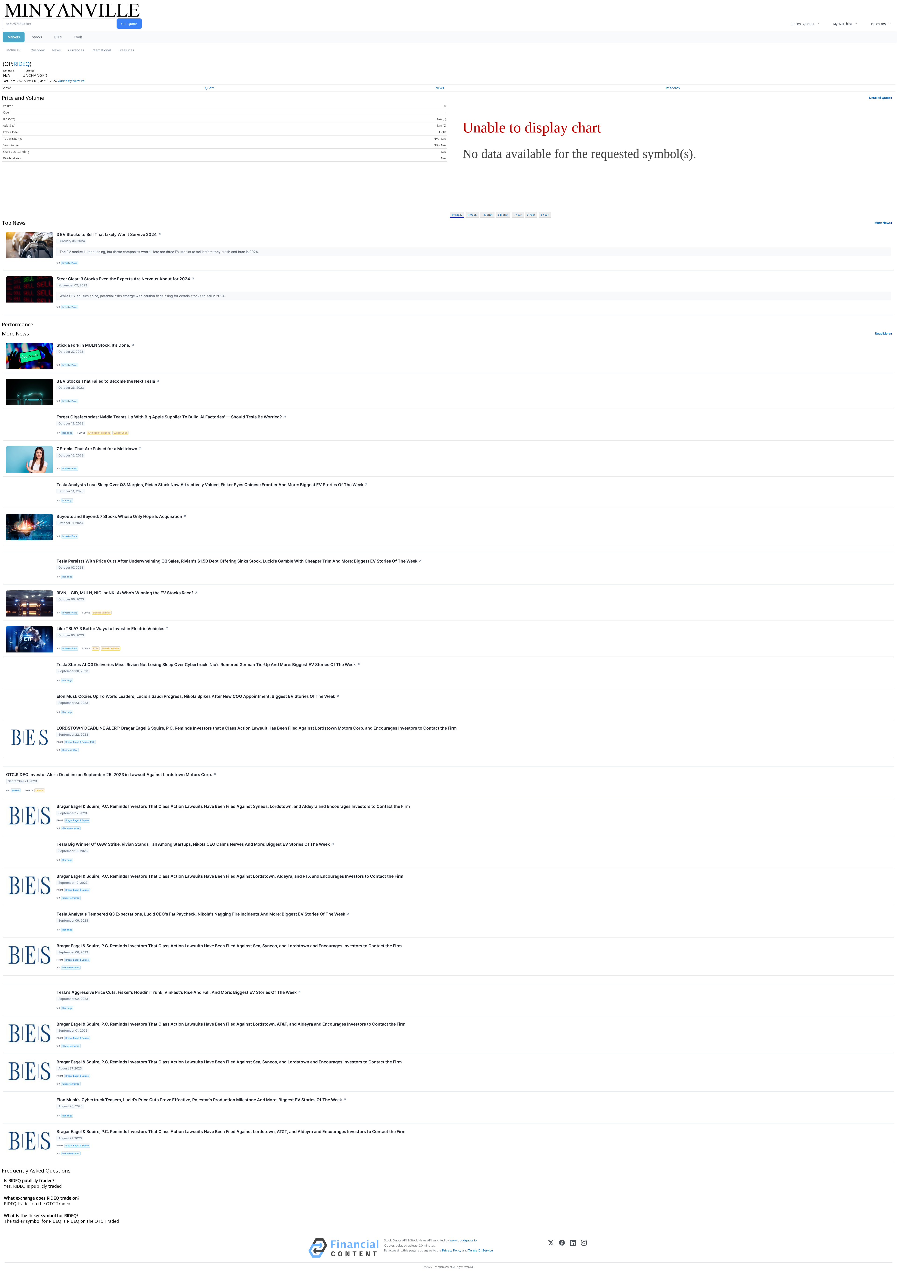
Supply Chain (121, 432)
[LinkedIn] (573, 1248)
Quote (210, 88)
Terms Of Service (480, 1250)
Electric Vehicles (101, 612)
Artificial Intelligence (99, 432)
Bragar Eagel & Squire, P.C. (80, 742)
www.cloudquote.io (463, 1240)
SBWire (16, 790)
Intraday (457, 214)
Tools (78, 37)
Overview (38, 50)
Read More (883, 333)
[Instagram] (584, 1248)
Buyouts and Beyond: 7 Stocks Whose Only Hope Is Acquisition (122, 516)
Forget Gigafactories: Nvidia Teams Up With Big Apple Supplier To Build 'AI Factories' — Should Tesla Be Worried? (171, 416)
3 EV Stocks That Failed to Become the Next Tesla (108, 381)
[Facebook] (562, 1248)
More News (883, 223)
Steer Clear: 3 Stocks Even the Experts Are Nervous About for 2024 (126, 278)
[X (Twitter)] (551, 1248)
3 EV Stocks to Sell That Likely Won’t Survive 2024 (109, 234)
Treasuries (126, 50)
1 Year (518, 214)
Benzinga (67, 432)
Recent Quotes (802, 23)
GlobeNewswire (70, 828)
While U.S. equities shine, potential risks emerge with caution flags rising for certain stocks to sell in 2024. (143, 296)
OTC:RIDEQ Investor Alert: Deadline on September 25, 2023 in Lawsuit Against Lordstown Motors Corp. (111, 774)
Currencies (76, 50)
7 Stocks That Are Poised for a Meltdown (99, 448)
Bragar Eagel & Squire (77, 820)
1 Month (487, 214)
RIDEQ (22, 64)
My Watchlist (842, 23)
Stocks (37, 37)
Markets (13, 37)
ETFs (58, 37)
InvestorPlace (69, 263)
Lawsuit (40, 790)
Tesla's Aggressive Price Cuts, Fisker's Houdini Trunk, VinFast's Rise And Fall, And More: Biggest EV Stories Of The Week (179, 992)
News (56, 50)
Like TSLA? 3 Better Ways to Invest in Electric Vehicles (113, 628)
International (101, 50)
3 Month (503, 214)
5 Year (545, 214)
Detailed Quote (880, 98)
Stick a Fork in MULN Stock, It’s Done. (96, 345)
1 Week (472, 214)
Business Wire (70, 750)
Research (673, 88)
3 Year (531, 214)
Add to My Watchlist (71, 81)
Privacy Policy (451, 1250)
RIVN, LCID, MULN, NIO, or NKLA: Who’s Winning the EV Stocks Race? (127, 592)
